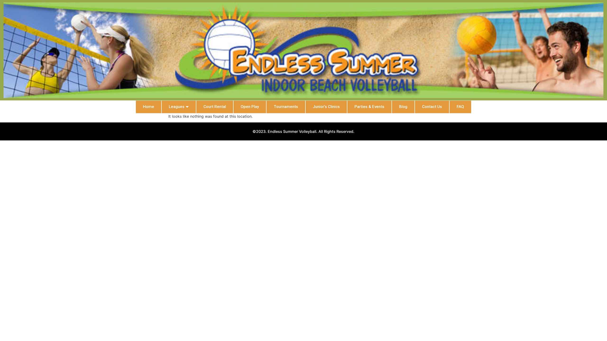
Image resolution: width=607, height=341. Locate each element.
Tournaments (286, 106)
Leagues (176, 106)
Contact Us (432, 106)
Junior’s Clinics (326, 106)
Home (148, 106)
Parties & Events (369, 106)
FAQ (460, 106)
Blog (403, 106)
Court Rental (214, 106)
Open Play (250, 106)
